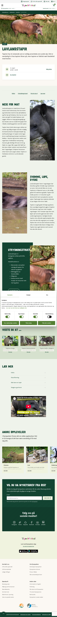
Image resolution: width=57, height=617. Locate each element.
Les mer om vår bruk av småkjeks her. (16, 308)
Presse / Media (33, 572)
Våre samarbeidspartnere (36, 574)
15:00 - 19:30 (49, 8)
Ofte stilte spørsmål (7, 566)
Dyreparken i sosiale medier (36, 597)
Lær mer (43, 93)
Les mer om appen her (28, 546)
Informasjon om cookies (25, 614)
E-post (8, 494)
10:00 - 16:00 (8, 8)
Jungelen (18, 12)
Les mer (6, 470)
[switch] (21, 317)
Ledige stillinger (6, 572)
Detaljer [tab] (28, 295)
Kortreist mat (5, 592)
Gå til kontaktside (6, 569)
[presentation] (2, 460)
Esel (29, 465)
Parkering (32, 586)
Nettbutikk (32, 594)
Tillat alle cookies (46, 323)
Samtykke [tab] (9, 295)
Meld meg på (47, 498)
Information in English (35, 584)
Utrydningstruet (23, 93)
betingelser (34, 501)
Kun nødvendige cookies (10, 323)
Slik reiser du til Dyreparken (36, 589)
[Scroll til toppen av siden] (3, 614)
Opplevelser (12, 12)
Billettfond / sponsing (7, 594)
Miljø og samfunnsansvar (8, 586)
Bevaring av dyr (6, 584)
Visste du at (34, 93)
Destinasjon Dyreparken (35, 566)
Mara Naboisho (6, 589)
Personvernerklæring (36, 614)
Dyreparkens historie (35, 569)
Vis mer (10, 352)
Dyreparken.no (5, 12)
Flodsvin (6, 465)
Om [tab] (47, 295)
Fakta (13, 93)
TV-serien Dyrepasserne (35, 592)
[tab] (28, 372)
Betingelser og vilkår (46, 614)
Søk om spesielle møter (8, 597)
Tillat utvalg (29, 323)
